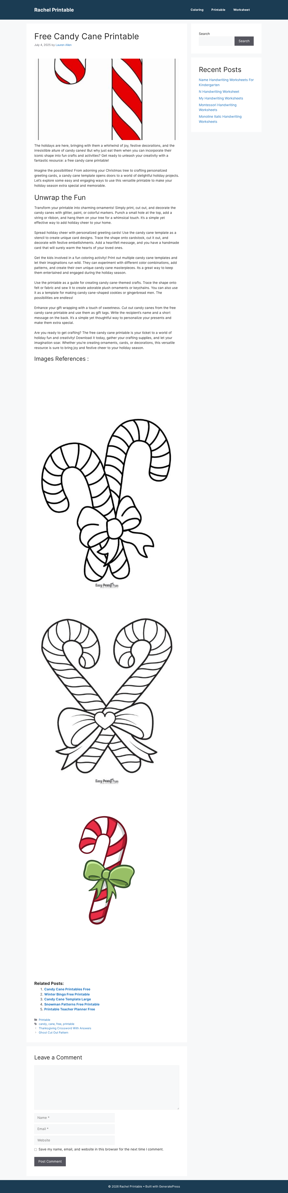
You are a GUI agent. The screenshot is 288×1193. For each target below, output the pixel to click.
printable (68, 1023)
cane (51, 1023)
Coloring (197, 10)
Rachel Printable (54, 10)
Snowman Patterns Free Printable (72, 1004)
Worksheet (241, 10)
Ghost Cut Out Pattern (53, 1032)
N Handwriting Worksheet (219, 92)
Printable (218, 10)
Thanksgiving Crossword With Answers (65, 1028)
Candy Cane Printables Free (67, 989)
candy (43, 1023)
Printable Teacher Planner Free (69, 1009)
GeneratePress (169, 1186)
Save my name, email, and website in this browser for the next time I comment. (101, 1149)
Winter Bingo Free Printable (67, 994)
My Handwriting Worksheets (221, 98)
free (58, 1023)
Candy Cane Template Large (67, 999)
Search (204, 34)
